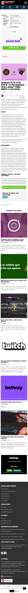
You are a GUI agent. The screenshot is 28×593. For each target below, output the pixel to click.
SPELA (9, 470)
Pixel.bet (4, 92)
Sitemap (3, 518)
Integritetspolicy (6, 523)
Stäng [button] (11, 591)
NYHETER (3, 507)
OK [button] (24, 588)
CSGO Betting (10, 8)
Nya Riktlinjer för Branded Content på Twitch (13, 539)
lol (3, 242)
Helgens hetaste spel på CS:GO (11, 402)
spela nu (14, 48)
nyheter (6, 242)
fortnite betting (5, 496)
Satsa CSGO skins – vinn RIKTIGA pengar (12, 536)
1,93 (14, 32)
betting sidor (5, 498)
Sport (17, 8)
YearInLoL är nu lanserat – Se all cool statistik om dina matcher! (12, 240)
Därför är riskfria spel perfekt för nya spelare (12, 534)
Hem (3, 8)
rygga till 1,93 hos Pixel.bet (14, 187)
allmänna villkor (6, 520)
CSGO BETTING (4, 489)
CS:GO (10, 92)
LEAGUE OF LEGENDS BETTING (8, 491)
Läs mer (3, 250)
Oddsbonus (23, 8)
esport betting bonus (7, 512)
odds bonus (4, 500)
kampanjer (5, 404)
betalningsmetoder (6, 509)
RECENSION (17, 470)
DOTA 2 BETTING (5, 493)
